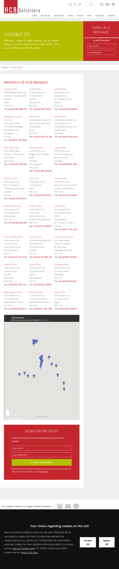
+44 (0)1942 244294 (67, 308)
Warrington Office (61, 264)
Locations (16, 68)
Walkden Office (10, 264)
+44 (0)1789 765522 (42, 109)
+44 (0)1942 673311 (42, 195)
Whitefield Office (36, 292)
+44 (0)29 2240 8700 (67, 136)
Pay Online (99, 15)
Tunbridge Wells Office (63, 237)
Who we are (45, 15)
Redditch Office (35, 206)
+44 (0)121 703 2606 (17, 140)
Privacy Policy (43, 472)
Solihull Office (60, 206)
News (89, 15)
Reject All (106, 542)
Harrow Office (60, 147)
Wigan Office (59, 292)
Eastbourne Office (11, 147)
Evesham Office (36, 147)
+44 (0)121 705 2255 (67, 229)
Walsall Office (35, 264)
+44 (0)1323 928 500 (17, 164)
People (70, 15)
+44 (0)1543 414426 (67, 195)
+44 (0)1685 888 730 (17, 109)
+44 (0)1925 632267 (67, 281)
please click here (29, 552)
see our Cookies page (24, 548)
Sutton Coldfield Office (13, 237)
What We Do (59, 15)
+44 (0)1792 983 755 (42, 257)
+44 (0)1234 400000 (67, 109)
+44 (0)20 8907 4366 (67, 164)
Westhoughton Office (13, 292)
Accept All (88, 542)
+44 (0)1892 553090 (67, 257)
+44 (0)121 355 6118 (17, 257)
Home (34, 15)
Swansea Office (35, 237)
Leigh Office (34, 178)
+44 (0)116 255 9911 (17, 198)
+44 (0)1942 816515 (17, 308)
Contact (111, 15)
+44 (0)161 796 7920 (42, 308)
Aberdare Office (11, 89)
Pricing (80, 15)
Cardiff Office (59, 116)
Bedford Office (60, 89)
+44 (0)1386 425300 (42, 171)
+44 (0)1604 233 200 (17, 222)
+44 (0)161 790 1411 (17, 284)
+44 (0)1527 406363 (42, 226)
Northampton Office (12, 206)
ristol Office (35, 116)
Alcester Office (35, 89)
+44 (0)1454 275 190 (42, 136)
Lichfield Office (60, 178)
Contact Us (17, 33)
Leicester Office (10, 178)
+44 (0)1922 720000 (42, 284)
